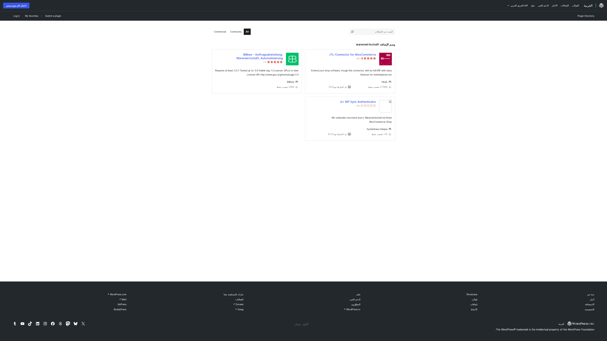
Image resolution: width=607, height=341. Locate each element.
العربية (561, 324)
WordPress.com (116, 294)
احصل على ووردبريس (16, 5)
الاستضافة (589, 304)
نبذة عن (590, 294)
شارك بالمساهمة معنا (233, 294)
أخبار (592, 299)
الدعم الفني (355, 299)
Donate (238, 304)
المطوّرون (355, 304)
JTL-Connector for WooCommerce (352, 54)
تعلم (358, 294)
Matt (122, 299)
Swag (239, 309)
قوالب (474, 299)
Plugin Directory (586, 16)
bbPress (122, 304)
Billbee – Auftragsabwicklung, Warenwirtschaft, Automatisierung (259, 56)
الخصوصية (589, 309)
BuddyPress (120, 309)
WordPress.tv (352, 309)
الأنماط (474, 309)
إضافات (473, 304)
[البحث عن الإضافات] (352, 32)
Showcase (471, 294)
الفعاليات (239, 299)
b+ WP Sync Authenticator (358, 101)
